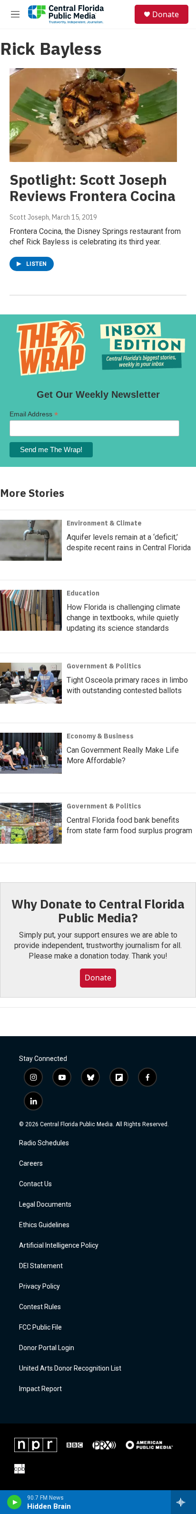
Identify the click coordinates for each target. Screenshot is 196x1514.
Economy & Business (100, 736)
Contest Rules (40, 1307)
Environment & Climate (104, 523)
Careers (31, 1163)
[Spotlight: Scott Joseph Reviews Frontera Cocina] (93, 114)
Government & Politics (104, 666)
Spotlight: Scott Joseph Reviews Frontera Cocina (93, 187)
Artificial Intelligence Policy (58, 1245)
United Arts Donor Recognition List (70, 1368)
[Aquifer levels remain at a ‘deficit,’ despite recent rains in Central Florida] (31, 540)
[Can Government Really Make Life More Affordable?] (31, 753)
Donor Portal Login (46, 1348)
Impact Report (40, 1389)
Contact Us (35, 1184)
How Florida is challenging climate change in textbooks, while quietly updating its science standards (123, 618)
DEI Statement (41, 1266)
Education (83, 593)
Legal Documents (45, 1204)
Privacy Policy (39, 1286)
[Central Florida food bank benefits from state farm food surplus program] (31, 823)
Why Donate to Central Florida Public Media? (98, 911)
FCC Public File (40, 1327)
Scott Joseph (29, 217)
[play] (14, 1502)
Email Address (34, 414)
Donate (165, 14)
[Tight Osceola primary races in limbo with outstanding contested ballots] (31, 683)
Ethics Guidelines (44, 1225)
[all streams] (183, 1502)
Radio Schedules (44, 1143)
